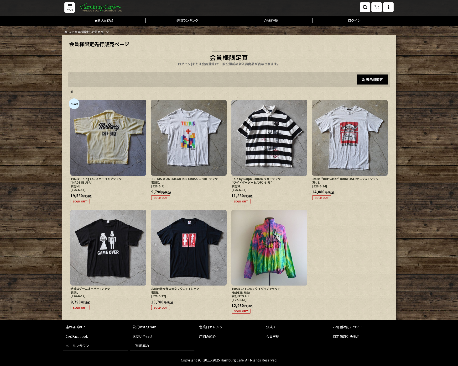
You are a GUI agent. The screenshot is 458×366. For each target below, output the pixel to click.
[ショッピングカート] (376, 7)
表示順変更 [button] (374, 79)
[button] (69, 7)
